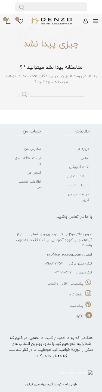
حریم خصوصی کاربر (78, 196)
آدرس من (34, 173)
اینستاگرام (76, 294)
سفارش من (32, 149)
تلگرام (79, 316)
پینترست (77, 305)
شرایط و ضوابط (78, 185)
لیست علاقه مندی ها (27, 160)
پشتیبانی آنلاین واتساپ (65, 283)
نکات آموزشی (79, 167)
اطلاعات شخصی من (29, 184)
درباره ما (83, 149)
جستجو (24, 95)
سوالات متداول (78, 176)
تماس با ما (81, 158)
